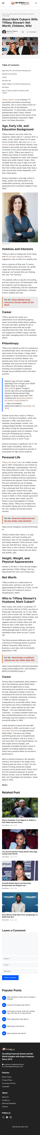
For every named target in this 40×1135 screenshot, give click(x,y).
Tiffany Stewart (8, 100)
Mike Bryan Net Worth (15, 1026)
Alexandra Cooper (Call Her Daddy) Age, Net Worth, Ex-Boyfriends (21, 1012)
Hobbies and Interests (9, 74)
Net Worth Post (23, 1127)
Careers (5, 1107)
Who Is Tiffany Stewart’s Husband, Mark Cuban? (15, 92)
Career (4, 77)
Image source (6, 244)
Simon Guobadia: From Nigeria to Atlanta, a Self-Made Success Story (19, 821)
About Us (5, 1097)
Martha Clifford (12, 31)
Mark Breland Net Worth (16, 1033)
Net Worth (5, 87)
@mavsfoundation (25, 398)
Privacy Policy (7, 1080)
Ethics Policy (6, 1077)
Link (28, 32)
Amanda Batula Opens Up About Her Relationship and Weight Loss (16, 884)
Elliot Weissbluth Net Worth (17, 1019)
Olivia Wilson (5, 825)
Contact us (6, 1100)
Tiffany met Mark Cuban (12, 462)
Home (3, 14)
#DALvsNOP (10, 388)
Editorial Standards (9, 1103)
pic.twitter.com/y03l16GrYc (16, 400)
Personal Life (6, 80)
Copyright (5, 1086)
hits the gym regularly (14, 257)
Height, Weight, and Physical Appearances (16, 84)
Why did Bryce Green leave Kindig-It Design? (21, 998)
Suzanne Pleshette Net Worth (18, 1005)
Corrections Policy (8, 1083)
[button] (36, 3)
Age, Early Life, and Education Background (16, 70)
